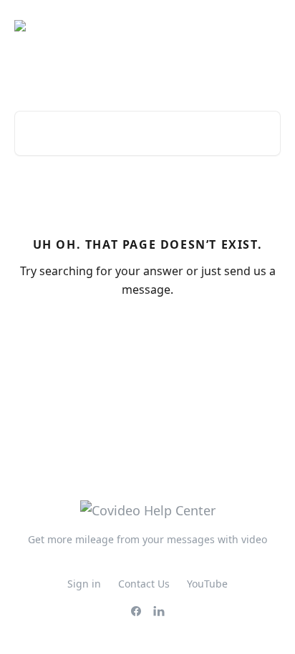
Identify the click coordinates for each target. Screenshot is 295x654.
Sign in (84, 583)
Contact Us (144, 583)
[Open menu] (268, 25)
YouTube (207, 583)
